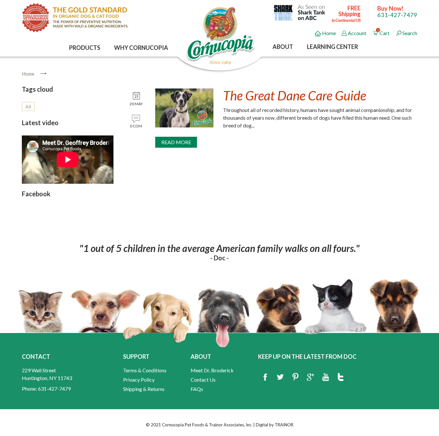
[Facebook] (265, 377)
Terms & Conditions (144, 370)
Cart (384, 32)
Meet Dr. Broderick (212, 370)
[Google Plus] (310, 377)
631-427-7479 (397, 14)
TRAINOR (284, 424)
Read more (176, 142)
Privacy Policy (139, 379)
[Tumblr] (341, 377)
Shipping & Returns (144, 389)
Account (357, 33)
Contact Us (203, 379)
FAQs (197, 389)
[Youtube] (325, 377)
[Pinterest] (295, 377)
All (28, 106)
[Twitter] (280, 377)
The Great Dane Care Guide (294, 95)
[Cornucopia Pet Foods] (220, 35)
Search (409, 33)
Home (328, 33)
